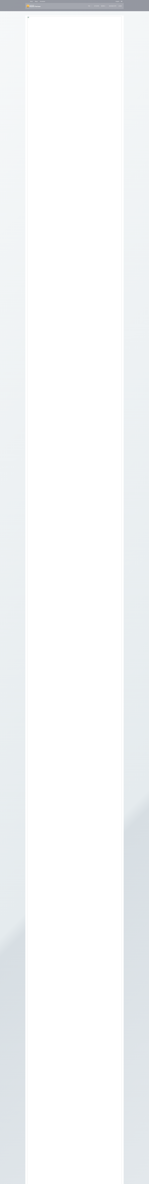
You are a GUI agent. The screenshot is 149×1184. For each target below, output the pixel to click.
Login (120, 6)
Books (103, 6)
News (31, 1)
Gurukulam (42, 1)
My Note (96, 6)
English (117, 1)
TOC (89, 6)
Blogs (36, 1)
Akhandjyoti (112, 6)
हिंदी (121, 1)
